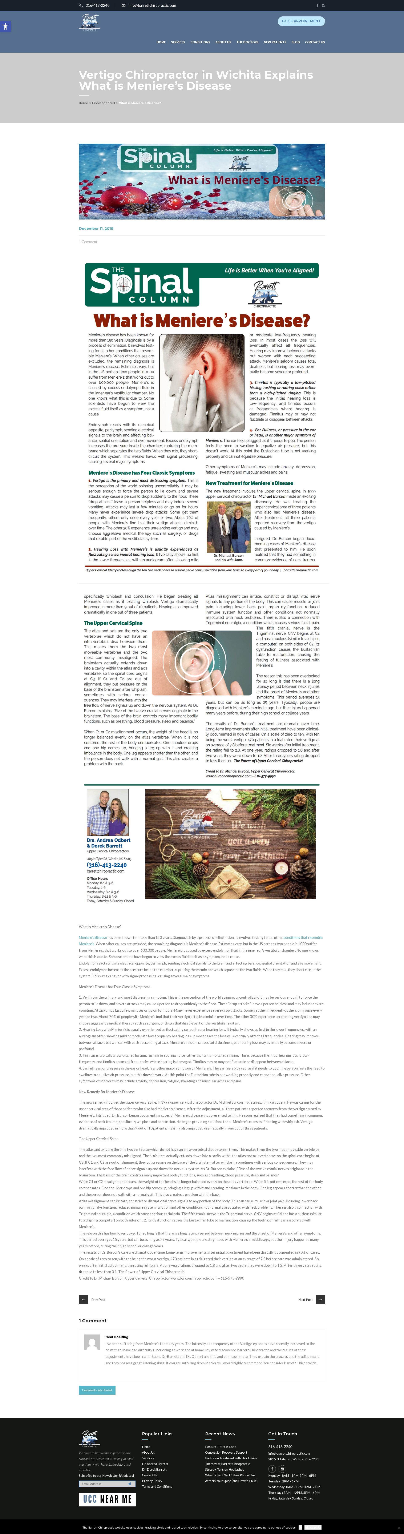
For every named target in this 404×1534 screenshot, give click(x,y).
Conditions (200, 42)
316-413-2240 (97, 5)
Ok (300, 1527)
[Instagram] (282, 1469)
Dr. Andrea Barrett (155, 1464)
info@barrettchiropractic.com (152, 5)
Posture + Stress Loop (220, 1447)
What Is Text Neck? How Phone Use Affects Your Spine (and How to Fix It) (231, 1478)
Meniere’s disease (93, 937)
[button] (5, 26)
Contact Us (315, 42)
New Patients (275, 42)
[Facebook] (272, 1469)
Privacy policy (313, 1527)
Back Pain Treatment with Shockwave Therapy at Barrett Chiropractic (231, 1461)
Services (178, 42)
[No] (399, 1528)
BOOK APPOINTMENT (301, 21)
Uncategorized (103, 103)
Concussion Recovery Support (226, 1452)
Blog (296, 42)
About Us (223, 42)
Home (161, 42)
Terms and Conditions (157, 1486)
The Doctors (248, 42)
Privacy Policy (152, 1481)
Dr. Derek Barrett (154, 1469)
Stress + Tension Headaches (224, 1469)
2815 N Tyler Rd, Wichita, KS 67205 (293, 1459)
